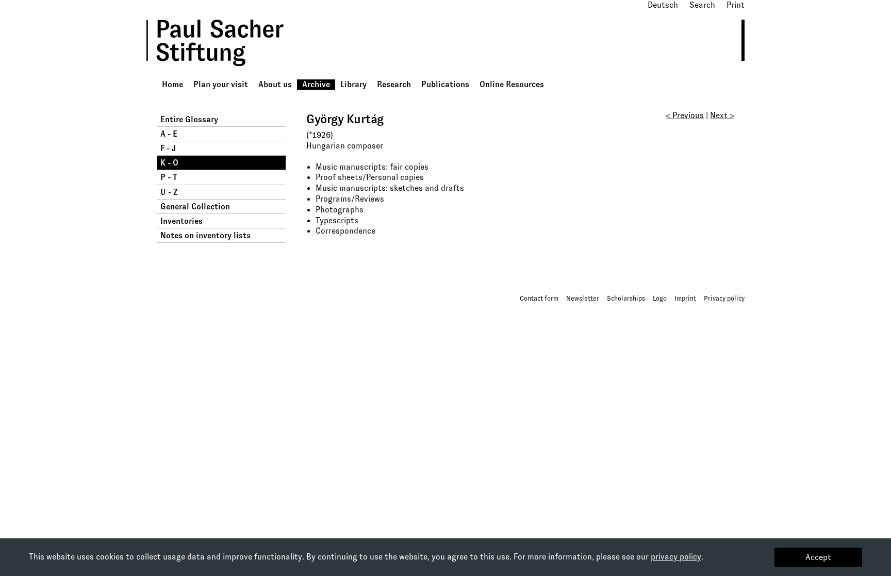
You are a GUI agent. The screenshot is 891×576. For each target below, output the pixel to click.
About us (275, 84)
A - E (168, 133)
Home (172, 84)
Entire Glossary (189, 119)
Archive (316, 84)
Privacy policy (724, 298)
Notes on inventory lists (205, 235)
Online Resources (512, 84)
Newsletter (582, 298)
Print (736, 5)
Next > (722, 115)
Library (353, 84)
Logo (660, 298)
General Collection (195, 206)
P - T (168, 177)
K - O (169, 162)
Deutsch (663, 5)
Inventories (181, 221)
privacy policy (676, 556)
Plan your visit (220, 84)
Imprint (685, 298)
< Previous (685, 115)
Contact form (539, 298)
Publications (445, 84)
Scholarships (626, 298)
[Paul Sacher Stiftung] (229, 73)
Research (394, 84)
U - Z (169, 192)
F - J (168, 148)
